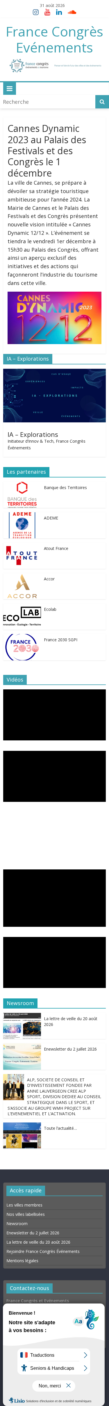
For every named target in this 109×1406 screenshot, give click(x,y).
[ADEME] (22, 516)
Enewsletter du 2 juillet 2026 (70, 1049)
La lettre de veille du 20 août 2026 (38, 1242)
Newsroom (17, 1223)
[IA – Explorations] (54, 372)
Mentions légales (22, 1260)
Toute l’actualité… (60, 1128)
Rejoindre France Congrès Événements (43, 1251)
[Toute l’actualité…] (22, 1126)
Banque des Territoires (65, 487)
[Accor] (22, 577)
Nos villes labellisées (25, 1214)
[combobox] (48, 101)
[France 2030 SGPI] (22, 638)
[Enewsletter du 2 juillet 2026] (22, 1047)
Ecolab (50, 609)
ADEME (51, 518)
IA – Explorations (33, 434)
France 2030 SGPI (60, 639)
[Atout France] (22, 546)
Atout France (56, 548)
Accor (49, 579)
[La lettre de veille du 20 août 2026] (22, 1016)
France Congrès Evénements (54, 39)
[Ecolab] (22, 607)
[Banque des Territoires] (22, 485)
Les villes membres (24, 1205)
